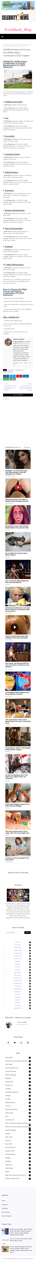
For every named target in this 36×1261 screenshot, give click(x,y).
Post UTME (17, 1144)
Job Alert (17, 1099)
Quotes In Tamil (17, 1151)
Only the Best (22, 1022)
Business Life (17, 1085)
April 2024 (23, 1002)
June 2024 (23, 997)
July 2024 (23, 994)
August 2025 (22, 958)
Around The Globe (17, 1071)
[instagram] (28, 1043)
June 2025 (23, 964)
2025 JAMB (11, 370)
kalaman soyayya (17, 1102)
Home (4, 44)
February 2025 (22, 975)
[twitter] (15, 1043)
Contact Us (5, 1204)
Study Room (17, 1164)
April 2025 (23, 969)
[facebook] (8, 1043)
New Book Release (17, 1130)
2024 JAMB (17, 1057)
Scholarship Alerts (17, 1154)
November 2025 (22, 953)
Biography (17, 1078)
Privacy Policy (6, 1212)
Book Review (17, 1081)
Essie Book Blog (24, 343)
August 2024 (22, 992)
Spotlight (17, 1158)
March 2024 (22, 1005)
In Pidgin (17, 1095)
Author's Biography (17, 1075)
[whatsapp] (21, 1043)
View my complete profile (22, 1024)
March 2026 (22, 945)
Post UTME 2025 (11, 44)
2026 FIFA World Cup (17, 1068)
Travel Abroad (17, 1168)
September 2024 (22, 989)
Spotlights (17, 1161)
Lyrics (17, 1116)
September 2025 (22, 956)
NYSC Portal (17, 1137)
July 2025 (23, 961)
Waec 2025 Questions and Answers (17, 1175)
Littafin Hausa (17, 1113)
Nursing (17, 1133)
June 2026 (22, 942)
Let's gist (17, 1106)
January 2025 (22, 978)
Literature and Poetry (17, 1109)
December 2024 (21, 980)
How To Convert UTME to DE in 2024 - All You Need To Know (21, 1239)
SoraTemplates (13, 1258)
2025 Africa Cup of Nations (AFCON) (17, 1061)
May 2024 (23, 1000)
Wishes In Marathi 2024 (17, 1178)
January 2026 (22, 947)
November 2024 (22, 983)
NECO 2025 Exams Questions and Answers (18, 1127)
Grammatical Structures (17, 1092)
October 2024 (22, 986)
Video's (17, 1171)
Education (17, 1088)
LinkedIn (25, 363)
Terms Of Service (7, 1216)
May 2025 (23, 967)
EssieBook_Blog (18, 29)
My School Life (19, 370)
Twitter (20, 363)
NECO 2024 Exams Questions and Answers (18, 1123)
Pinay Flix (17, 1140)
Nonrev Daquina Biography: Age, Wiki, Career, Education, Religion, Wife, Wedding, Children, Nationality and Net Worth (21, 1249)
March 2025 (22, 972)
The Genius (30, 1258)
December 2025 (21, 950)
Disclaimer (5, 1208)
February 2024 (22, 1008)
